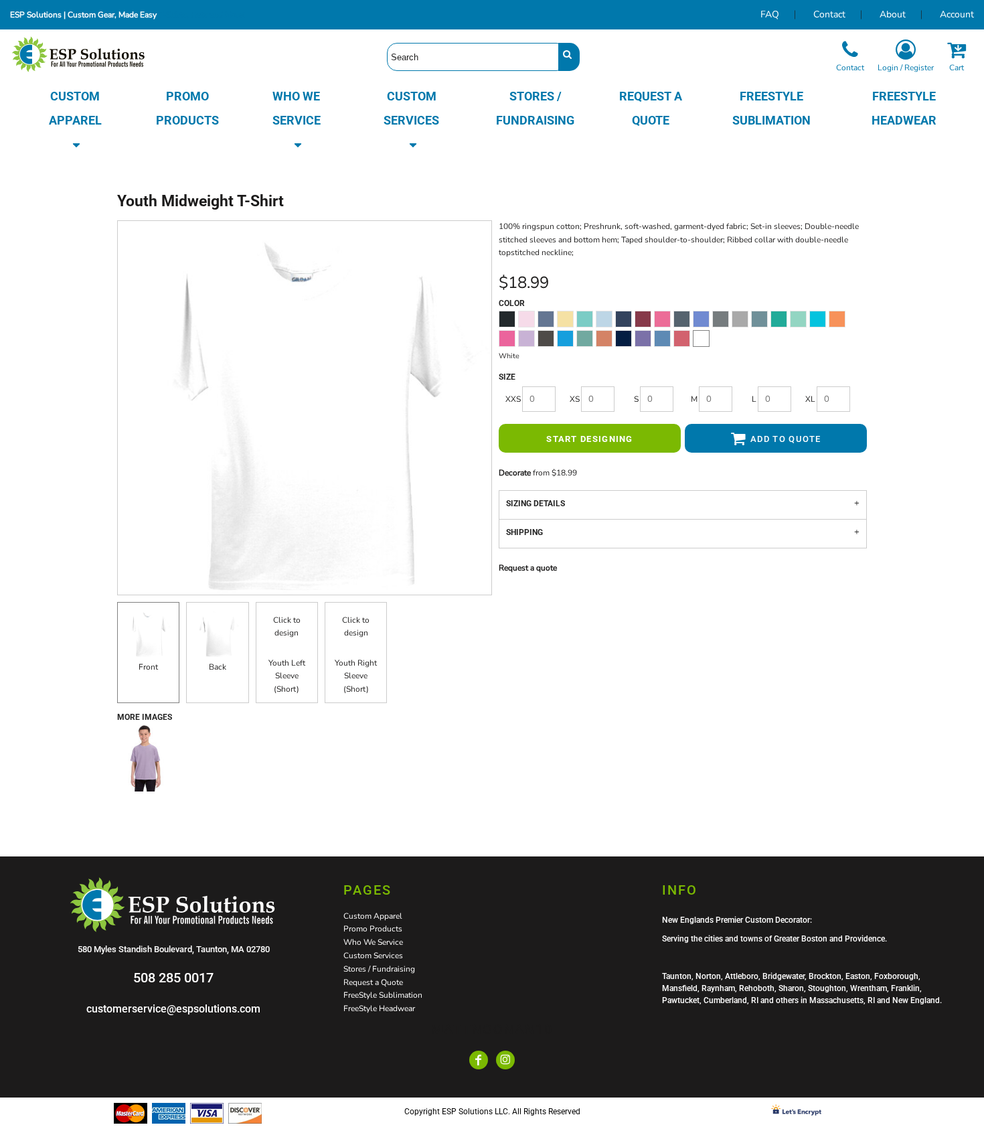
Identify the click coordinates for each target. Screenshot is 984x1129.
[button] (75, 120)
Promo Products (372, 928)
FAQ (769, 14)
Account (957, 14)
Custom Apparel (372, 916)
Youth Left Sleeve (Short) (286, 676)
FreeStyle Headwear (379, 1008)
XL (810, 399)
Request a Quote (373, 982)
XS (575, 399)
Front (148, 667)
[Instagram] (505, 1060)
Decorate (515, 472)
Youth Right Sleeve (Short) (356, 676)
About (893, 14)
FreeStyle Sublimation (382, 995)
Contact (829, 14)
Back (217, 667)
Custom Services (373, 955)
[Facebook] (478, 1060)
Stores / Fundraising (379, 969)
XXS (513, 399)
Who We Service (373, 942)
